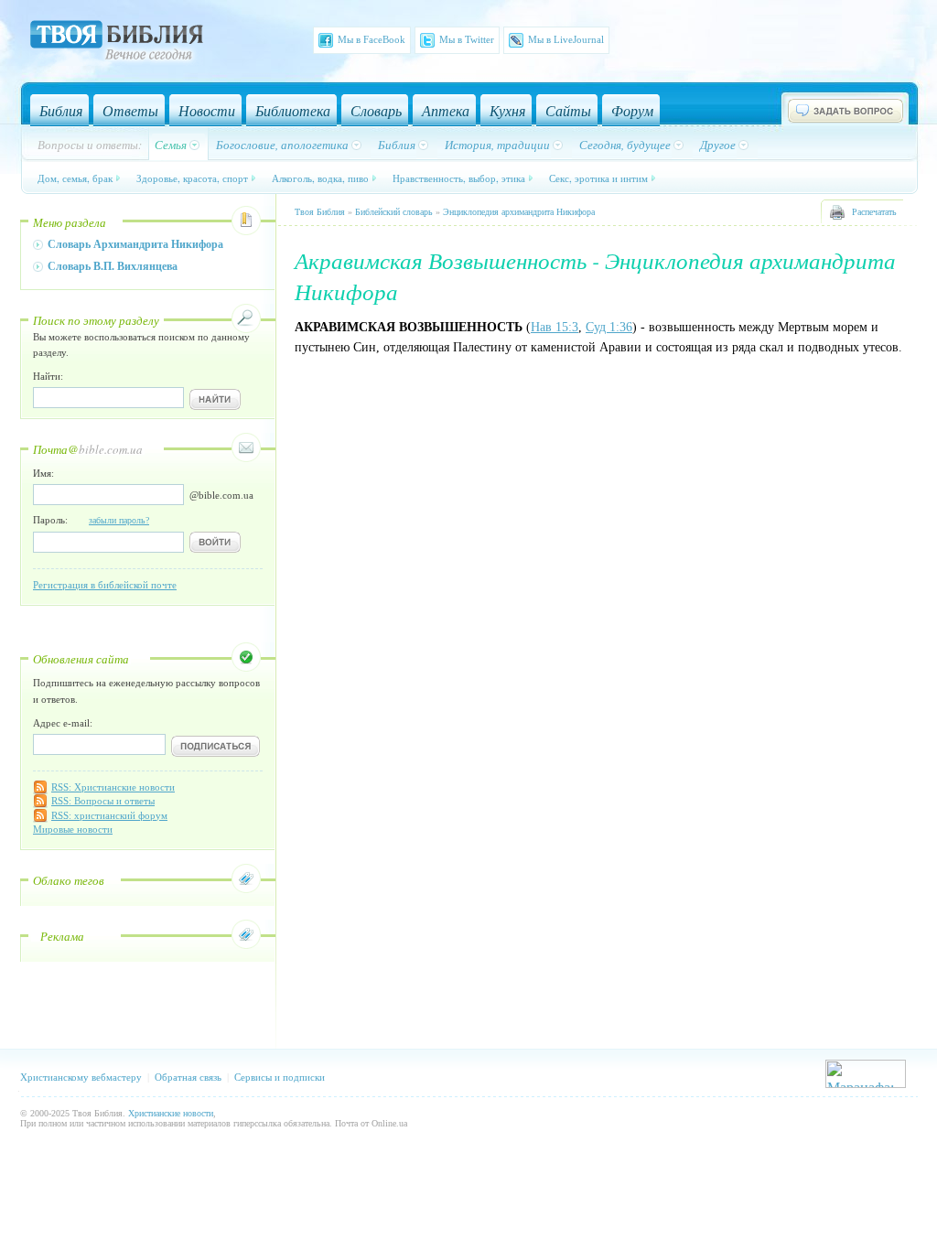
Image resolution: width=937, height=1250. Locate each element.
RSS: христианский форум (109, 815)
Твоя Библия (320, 212)
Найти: (48, 376)
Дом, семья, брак (75, 178)
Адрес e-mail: (62, 722)
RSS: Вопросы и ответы (103, 800)
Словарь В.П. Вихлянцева (113, 266)
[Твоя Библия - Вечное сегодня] (116, 43)
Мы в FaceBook (371, 39)
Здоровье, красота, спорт (192, 178)
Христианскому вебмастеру (81, 1077)
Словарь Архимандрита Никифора (135, 244)
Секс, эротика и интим (598, 178)
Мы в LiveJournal (566, 39)
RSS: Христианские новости (113, 786)
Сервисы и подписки (279, 1077)
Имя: (43, 473)
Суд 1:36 (609, 327)
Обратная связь (188, 1077)
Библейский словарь (394, 212)
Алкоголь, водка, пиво (320, 178)
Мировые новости (73, 829)
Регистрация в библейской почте (105, 584)
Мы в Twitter (466, 39)
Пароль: (91, 519)
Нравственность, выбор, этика (459, 178)
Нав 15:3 (554, 327)
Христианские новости (170, 1113)
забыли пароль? (119, 520)
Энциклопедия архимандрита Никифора (519, 212)
